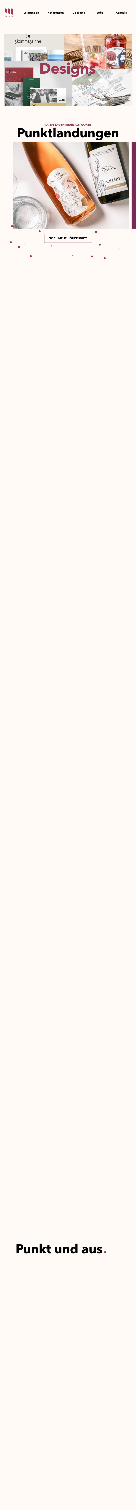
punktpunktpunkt (68, 619)
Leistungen (31, 13)
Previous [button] (9, 185)
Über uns (78, 13)
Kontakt (121, 13)
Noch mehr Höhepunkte (68, 238)
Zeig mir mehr (30, 1138)
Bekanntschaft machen (38, 983)
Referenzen (56, 13)
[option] (71, 185)
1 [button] (74, 243)
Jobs (100, 13)
